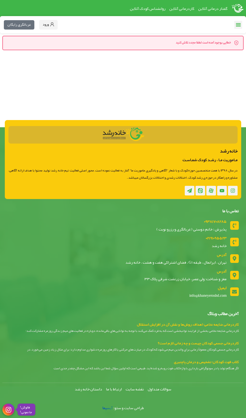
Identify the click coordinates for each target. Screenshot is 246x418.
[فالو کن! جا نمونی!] (8, 410)
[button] (238, 25)
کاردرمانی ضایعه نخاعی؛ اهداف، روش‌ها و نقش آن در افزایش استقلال (188, 324)
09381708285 (215, 221)
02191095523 (216, 238)
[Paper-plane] (189, 190)
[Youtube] (222, 190)
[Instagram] (233, 190)
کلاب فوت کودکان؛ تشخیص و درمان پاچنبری (206, 361)
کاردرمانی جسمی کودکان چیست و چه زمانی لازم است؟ (198, 343)
